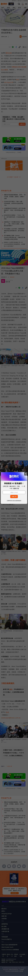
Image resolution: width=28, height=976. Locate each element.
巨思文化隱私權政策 (16, 500)
